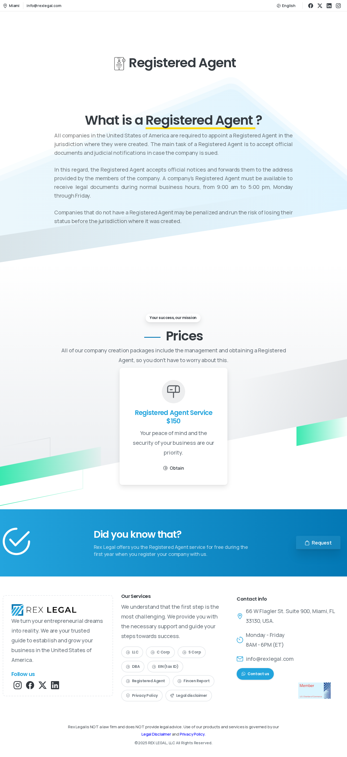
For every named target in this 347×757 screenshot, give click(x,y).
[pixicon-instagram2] (17, 684)
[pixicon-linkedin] (55, 684)
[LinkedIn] (329, 5)
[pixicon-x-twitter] (42, 684)
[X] (319, 5)
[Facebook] (310, 5)
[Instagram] (338, 5)
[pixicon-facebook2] (30, 684)
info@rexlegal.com (44, 6)
